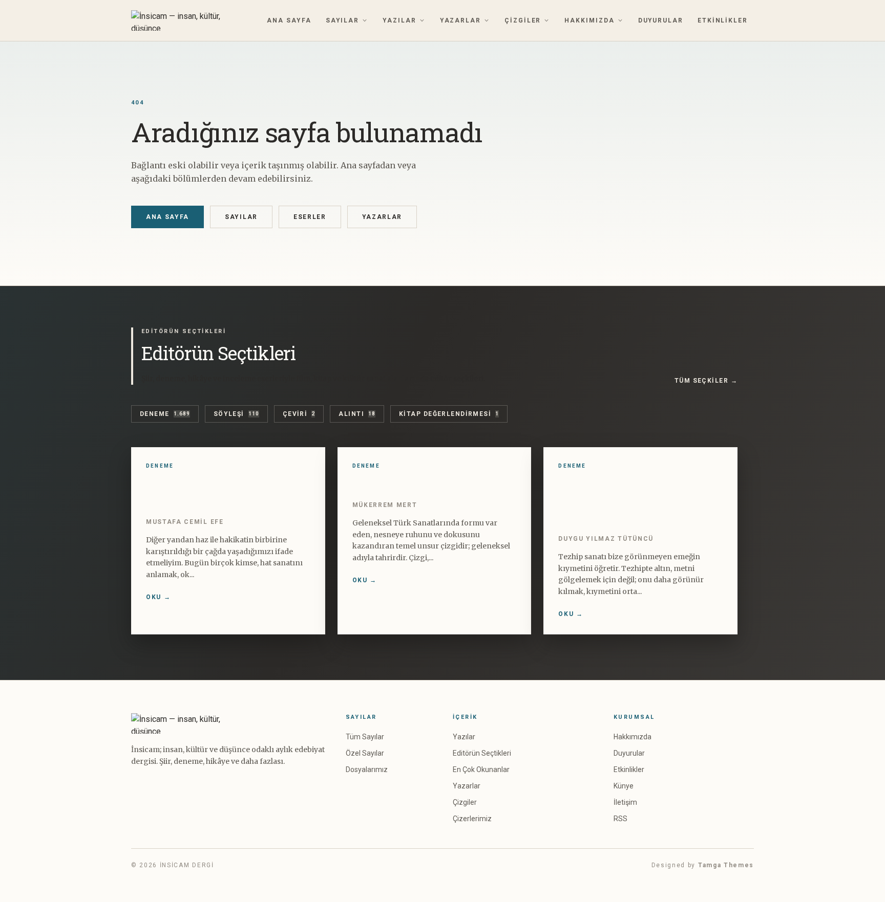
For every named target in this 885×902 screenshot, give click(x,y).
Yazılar (399, 20)
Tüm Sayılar (365, 737)
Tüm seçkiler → (706, 380)
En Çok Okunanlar (481, 769)
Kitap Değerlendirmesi (449, 413)
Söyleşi (236, 413)
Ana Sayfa (289, 20)
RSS (620, 819)
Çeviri (299, 413)
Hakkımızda (589, 20)
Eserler (309, 217)
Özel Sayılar (365, 753)
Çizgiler (522, 20)
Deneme (165, 413)
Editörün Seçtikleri (482, 753)
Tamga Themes (726, 865)
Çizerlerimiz (472, 819)
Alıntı (357, 413)
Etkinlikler (723, 20)
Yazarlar (460, 20)
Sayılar (342, 20)
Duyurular (660, 20)
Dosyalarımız (367, 769)
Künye (624, 786)
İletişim (625, 802)
